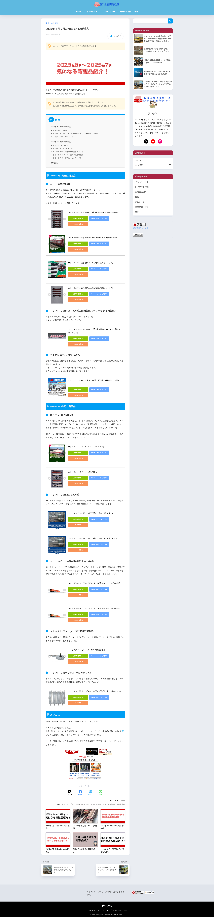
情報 (136, 11)
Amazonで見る (78, 224)
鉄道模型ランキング (140, 228)
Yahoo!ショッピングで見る (99, 218)
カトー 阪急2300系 (60, 130)
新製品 (112, 804)
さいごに (54, 163)
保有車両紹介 (125, 11)
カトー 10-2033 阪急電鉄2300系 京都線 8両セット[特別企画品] (93, 212)
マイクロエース (100, 804)
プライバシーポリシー (118, 910)
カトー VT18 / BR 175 (61, 145)
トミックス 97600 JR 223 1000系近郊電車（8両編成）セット (92, 513)
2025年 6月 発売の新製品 (60, 127)
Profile (105, 910)
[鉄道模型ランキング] (139, 224)
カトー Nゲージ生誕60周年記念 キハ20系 (68, 152)
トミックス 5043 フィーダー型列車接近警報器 (86, 650)
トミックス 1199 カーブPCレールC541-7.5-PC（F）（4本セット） (95, 691)
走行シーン (140, 202)
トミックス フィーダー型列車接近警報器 (68, 155)
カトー (76, 804)
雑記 (137, 212)
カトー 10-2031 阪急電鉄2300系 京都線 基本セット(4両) (90, 263)
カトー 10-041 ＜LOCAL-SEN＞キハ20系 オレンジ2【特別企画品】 (95, 583)
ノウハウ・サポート (109, 11)
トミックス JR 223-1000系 (63, 148)
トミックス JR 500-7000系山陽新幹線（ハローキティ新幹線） (76, 133)
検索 (170, 20)
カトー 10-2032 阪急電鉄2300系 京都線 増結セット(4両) (90, 288)
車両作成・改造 (141, 207)
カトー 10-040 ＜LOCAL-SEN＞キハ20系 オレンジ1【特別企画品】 (95, 608)
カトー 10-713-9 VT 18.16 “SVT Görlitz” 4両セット (88, 447)
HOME (78, 11)
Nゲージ (67, 804)
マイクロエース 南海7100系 (63, 137)
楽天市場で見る (78, 218)
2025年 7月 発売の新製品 (60, 142)
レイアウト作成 (91, 11)
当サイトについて (95, 910)
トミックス (86, 804)
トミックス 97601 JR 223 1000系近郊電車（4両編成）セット (92, 538)
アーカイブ (139, 160)
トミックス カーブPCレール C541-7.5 (67, 158)
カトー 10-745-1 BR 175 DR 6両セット (83, 472)
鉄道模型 (121, 804)
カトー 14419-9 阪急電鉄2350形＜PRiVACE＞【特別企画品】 (93, 238)
